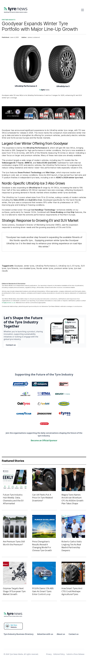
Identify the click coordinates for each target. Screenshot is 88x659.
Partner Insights (8, 20)
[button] (82, 10)
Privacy (49, 654)
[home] (16, 10)
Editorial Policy (59, 654)
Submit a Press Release (75, 654)
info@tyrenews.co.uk (8, 302)
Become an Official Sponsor (44, 440)
